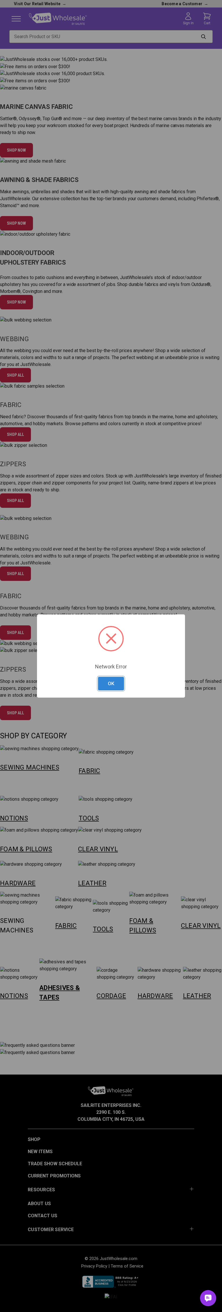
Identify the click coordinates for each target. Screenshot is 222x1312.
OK (111, 683)
